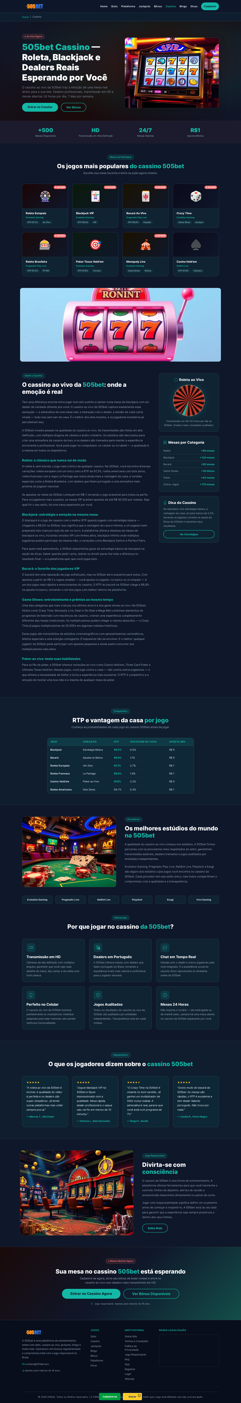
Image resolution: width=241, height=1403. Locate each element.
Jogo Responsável (135, 1354)
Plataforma (128, 6)
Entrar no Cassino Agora (91, 1294)
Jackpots (144, 6)
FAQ (127, 1359)
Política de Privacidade (131, 1348)
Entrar (132, 1396)
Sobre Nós (131, 1336)
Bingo (183, 6)
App (127, 1364)
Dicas (194, 6)
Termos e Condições (136, 1341)
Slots (114, 6)
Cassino (171, 6)
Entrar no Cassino (40, 107)
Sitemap (129, 1378)
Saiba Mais (155, 1228)
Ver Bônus (73, 107)
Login (128, 1373)
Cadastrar (210, 6)
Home (104, 6)
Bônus (158, 6)
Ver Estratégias (189, 534)
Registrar (130, 1369)
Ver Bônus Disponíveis (151, 1294)
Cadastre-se (110, 1396)
